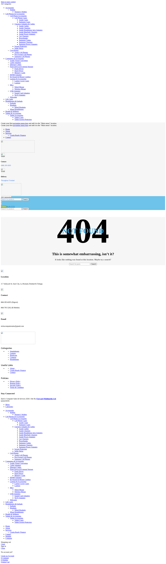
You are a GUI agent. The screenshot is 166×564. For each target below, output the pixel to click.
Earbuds (13, 103)
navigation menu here (20, 123)
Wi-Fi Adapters (19, 95)
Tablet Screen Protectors (23, 119)
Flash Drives (18, 69)
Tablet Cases (18, 117)
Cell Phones (14, 50)
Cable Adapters (15, 63)
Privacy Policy (15, 381)
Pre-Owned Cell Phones (23, 54)
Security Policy (15, 385)
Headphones (14, 359)
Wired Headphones (17, 109)
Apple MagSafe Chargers (28, 32)
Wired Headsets (20, 107)
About (12, 368)
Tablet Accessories (16, 115)
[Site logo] (18, 152)
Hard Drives (18, 71)
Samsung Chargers (25, 42)
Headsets (13, 105)
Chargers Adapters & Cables (24, 24)
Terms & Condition (17, 387)
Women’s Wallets (20, 12)
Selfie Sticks (18, 48)
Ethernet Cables (15, 65)
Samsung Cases (24, 22)
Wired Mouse (19, 87)
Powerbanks (23, 38)
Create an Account (7, 556)
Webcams (13, 97)
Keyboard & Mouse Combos (20, 77)
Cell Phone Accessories (18, 16)
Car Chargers (23, 36)
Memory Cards (19, 73)
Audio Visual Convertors (19, 61)
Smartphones (14, 351)
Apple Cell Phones (21, 52)
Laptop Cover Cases (21, 81)
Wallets (12, 10)
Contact (12, 372)
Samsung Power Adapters (28, 44)
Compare (8, 538)
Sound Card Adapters (22, 93)
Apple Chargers (24, 28)
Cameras (13, 357)
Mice (12, 85)
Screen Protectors (20, 46)
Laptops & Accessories (18, 79)
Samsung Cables (25, 40)
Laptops (17, 83)
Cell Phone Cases (20, 18)
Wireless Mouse (20, 89)
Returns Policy (15, 383)
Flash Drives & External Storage (21, 67)
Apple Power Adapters (27, 34)
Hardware (13, 355)
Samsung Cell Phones (22, 56)
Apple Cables (24, 26)
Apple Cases (23, 20)
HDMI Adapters (16, 75)
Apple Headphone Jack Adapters (30, 30)
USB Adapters (15, 91)
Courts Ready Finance (18, 135)
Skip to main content (8, 2)
